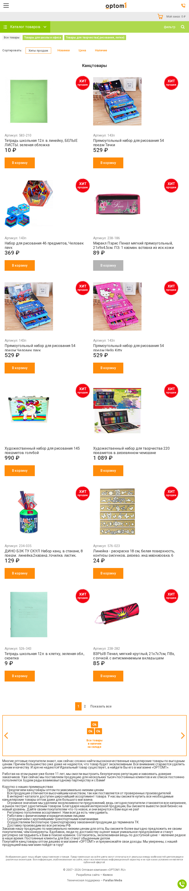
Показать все (101, 706)
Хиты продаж (38, 50)
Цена (82, 50)
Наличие (101, 50)
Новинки (63, 50)
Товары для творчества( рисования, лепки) (95, 37)
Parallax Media (112, 880)
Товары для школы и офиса (42, 37)
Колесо (108, 874)
